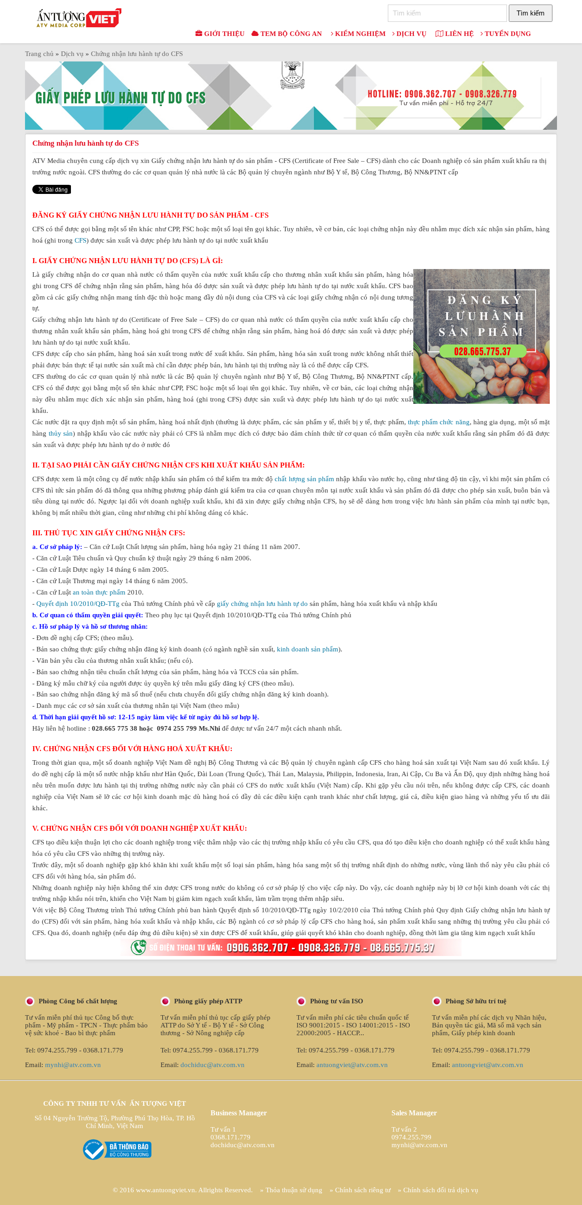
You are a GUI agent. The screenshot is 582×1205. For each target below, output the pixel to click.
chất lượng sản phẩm (304, 479)
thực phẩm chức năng (439, 422)
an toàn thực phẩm (99, 592)
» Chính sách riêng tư (360, 1190)
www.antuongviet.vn (165, 1190)
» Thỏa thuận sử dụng (291, 1190)
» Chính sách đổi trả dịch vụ (438, 1190)
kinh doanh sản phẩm (307, 649)
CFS (80, 240)
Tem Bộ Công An (290, 33)
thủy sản (61, 433)
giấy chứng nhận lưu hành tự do (262, 603)
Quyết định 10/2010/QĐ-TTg (78, 603)
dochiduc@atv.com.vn (213, 1064)
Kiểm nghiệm (359, 33)
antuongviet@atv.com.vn (352, 1064)
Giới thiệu (223, 33)
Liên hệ (458, 33)
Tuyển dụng (507, 33)
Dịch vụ (410, 33)
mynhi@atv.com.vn (73, 1064)
